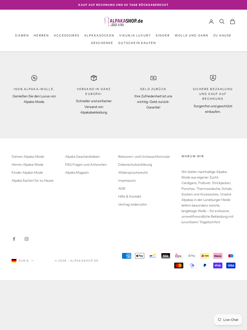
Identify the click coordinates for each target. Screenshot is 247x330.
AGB (121, 188)
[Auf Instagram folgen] (26, 239)
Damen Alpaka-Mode (28, 156)
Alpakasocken (99, 35)
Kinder (163, 35)
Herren (41, 35)
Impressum (127, 180)
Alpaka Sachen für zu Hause (33, 180)
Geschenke (102, 43)
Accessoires (66, 35)
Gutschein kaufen (137, 43)
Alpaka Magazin (77, 172)
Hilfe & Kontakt (129, 196)
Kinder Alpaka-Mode (27, 172)
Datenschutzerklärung (135, 164)
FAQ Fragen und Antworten (86, 164)
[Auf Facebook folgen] (14, 239)
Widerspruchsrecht (133, 172)
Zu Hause (222, 35)
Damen (22, 35)
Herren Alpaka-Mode (27, 164)
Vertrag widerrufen (132, 204)
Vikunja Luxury (135, 35)
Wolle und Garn (191, 35)
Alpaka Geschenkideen (82, 156)
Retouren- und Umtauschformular (144, 156)
